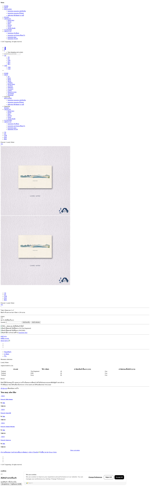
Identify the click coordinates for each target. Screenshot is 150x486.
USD (9, 69)
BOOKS (6, 17)
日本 (9, 60)
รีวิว (5, 356)
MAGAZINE (8, 9)
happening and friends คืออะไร (16, 35)
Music (9, 79)
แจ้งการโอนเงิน (33, 452)
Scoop (9, 26)
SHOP (6, 7)
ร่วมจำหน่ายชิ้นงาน (17, 452)
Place (9, 23)
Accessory (10, 89)
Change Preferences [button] (95, 477)
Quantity (3, 322)
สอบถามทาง (5, 340)
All (8, 76)
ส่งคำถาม (4, 336)
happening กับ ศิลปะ (13, 33)
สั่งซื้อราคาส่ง (5, 338)
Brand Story (11, 20)
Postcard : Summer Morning (8, 426)
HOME (6, 6)
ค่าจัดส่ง (6, 354)
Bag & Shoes (11, 84)
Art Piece (10, 85)
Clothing (10, 82)
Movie (9, 81)
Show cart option (75, 450)
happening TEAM (13, 38)
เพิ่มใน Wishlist (36, 322)
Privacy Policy (53, 452)
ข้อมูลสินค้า (7, 352)
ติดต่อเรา (25, 452)
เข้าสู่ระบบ (4, 388)
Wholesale (10, 95)
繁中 (9, 64)
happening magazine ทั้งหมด (16, 13)
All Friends (11, 93)
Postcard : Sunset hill (6, 413)
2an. (2, 144)
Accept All (119, 477)
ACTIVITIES (8, 29)
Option (3, 316)
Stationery (10, 87)
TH (9, 57)
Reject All (109, 477)
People (9, 22)
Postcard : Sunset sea (6, 440)
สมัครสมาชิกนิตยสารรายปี (16, 15)
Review (10, 25)
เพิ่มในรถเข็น (26, 322)
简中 (9, 62)
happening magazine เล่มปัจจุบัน (17, 11)
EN (9, 58)
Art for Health (11, 28)
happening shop (12, 37)
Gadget (10, 90)
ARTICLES (7, 18)
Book (9, 78)
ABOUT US (7, 31)
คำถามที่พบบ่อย (5, 452)
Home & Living (12, 92)
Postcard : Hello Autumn (7, 399)
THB (9, 67)
